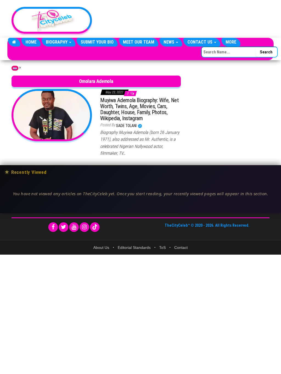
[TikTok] (95, 227)
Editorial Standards (134, 247)
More (231, 42)
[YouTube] (74, 227)
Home (31, 42)
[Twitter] (63, 227)
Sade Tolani (126, 125)
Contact (181, 247)
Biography (57, 42)
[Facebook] (53, 227)
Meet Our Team (138, 42)
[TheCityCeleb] (14, 42)
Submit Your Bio (97, 42)
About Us (101, 247)
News (169, 42)
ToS (162, 247)
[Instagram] (84, 227)
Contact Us (200, 42)
